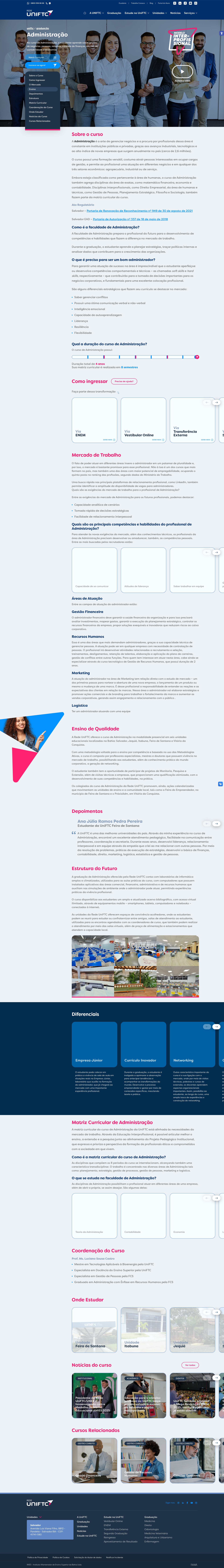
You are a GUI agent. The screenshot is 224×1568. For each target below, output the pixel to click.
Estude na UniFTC (87, 1535)
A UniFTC (82, 1517)
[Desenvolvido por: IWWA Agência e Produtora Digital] (194, 1564)
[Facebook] (185, 3)
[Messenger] (50, 3)
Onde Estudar (36, 112)
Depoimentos (36, 93)
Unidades (82, 1526)
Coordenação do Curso (41, 107)
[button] (221, 33)
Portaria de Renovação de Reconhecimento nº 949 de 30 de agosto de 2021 (140, 211)
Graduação (114, 13)
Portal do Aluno (164, 3)
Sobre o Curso (36, 75)
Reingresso (110, 1537)
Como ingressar (37, 80)
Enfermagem (151, 1541)
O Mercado (35, 84)
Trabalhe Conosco (138, 3)
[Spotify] (195, 3)
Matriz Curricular (38, 102)
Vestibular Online (113, 1521)
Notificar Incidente (114, 1557)
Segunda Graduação (115, 1533)
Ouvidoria (122, 3)
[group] (94, 420)
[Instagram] (174, 3)
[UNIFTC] (40, 13)
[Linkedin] (179, 3)
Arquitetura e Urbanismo (158, 1537)
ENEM (107, 1525)
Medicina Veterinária (156, 1533)
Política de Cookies (61, 1557)
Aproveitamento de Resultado (120, 1541)
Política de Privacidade (37, 1557)
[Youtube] (190, 3)
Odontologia (151, 1529)
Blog (151, 3)
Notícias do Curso (38, 116)
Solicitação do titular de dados (88, 1557)
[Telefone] (47, 3)
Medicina (149, 1521)
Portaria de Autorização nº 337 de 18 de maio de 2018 (130, 219)
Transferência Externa (116, 1529)
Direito (148, 1525)
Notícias (175, 13)
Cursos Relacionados (39, 121)
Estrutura (34, 98)
